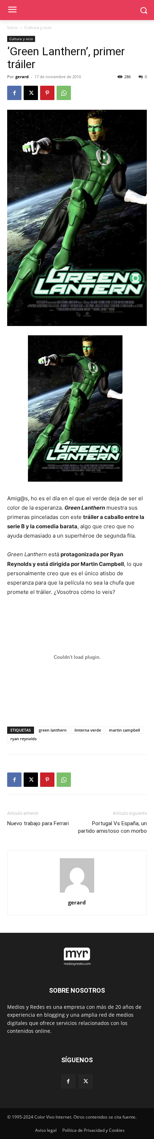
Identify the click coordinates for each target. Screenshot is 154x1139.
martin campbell (124, 730)
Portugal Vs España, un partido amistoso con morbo (112, 827)
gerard (22, 76)
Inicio (12, 27)
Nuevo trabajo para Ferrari (38, 823)
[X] (31, 93)
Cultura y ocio (38, 27)
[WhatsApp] (64, 93)
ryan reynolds (23, 738)
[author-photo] (77, 892)
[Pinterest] (47, 93)
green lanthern (53, 730)
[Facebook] (14, 93)
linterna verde (87, 730)
